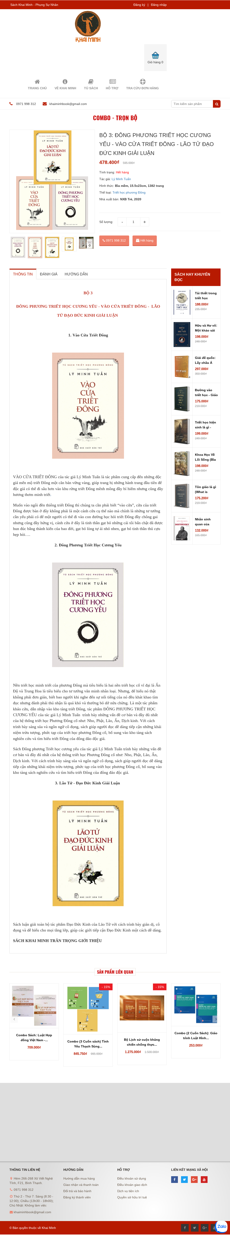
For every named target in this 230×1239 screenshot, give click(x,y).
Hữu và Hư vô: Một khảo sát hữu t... (206, 328)
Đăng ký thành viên (77, 1197)
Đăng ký (139, 5)
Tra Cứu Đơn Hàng (142, 88)
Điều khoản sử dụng (131, 1178)
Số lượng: (106, 222)
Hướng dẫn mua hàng (79, 1178)
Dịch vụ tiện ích (128, 1191)
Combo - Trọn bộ (115, 117)
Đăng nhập (159, 5)
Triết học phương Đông (129, 192)
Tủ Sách (91, 88)
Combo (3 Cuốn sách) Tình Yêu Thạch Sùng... (88, 1044)
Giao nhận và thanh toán (81, 1185)
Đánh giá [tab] (49, 274)
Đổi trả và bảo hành (77, 1191)
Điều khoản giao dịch (132, 1185)
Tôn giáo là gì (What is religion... (205, 490)
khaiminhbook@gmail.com (68, 104)
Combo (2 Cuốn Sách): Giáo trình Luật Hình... (196, 1035)
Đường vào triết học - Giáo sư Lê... (206, 393)
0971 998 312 (115, 240)
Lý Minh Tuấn (121, 179)
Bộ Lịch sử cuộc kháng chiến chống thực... (142, 1042)
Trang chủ (37, 88)
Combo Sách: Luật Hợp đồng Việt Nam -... (34, 1037)
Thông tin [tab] (23, 274)
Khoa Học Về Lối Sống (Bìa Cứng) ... (205, 457)
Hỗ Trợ (112, 88)
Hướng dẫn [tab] (76, 274)
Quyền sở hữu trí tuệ (132, 1197)
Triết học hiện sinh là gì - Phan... (205, 425)
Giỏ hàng (155, 62)
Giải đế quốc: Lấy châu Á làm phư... (205, 360)
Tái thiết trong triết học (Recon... (206, 296)
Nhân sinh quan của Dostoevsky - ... (205, 522)
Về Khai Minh (65, 88)
